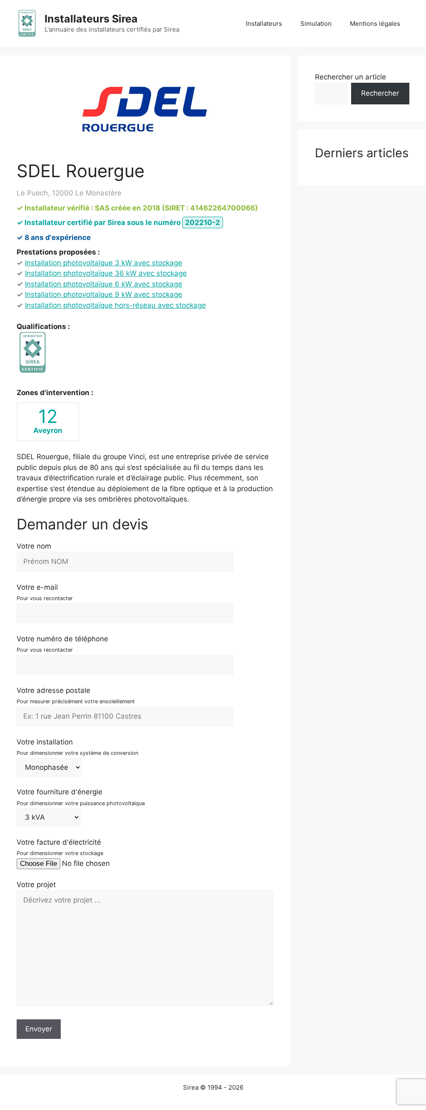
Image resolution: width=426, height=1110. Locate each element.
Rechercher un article (350, 77)
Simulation (316, 23)
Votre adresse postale (76, 695)
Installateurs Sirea (91, 18)
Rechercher (380, 93)
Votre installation (77, 747)
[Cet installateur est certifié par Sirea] (33, 352)
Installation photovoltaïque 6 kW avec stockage (103, 284)
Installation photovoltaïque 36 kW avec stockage (106, 273)
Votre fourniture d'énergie (81, 797)
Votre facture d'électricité (60, 847)
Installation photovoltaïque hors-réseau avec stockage (115, 305)
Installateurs (264, 23)
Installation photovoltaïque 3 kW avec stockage (103, 263)
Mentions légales (375, 23)
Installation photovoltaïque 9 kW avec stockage (103, 294)
